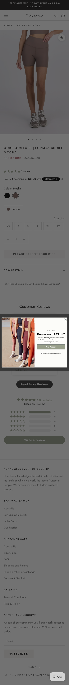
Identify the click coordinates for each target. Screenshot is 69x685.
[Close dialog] (65, 319)
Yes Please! (50, 347)
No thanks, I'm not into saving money (51, 353)
